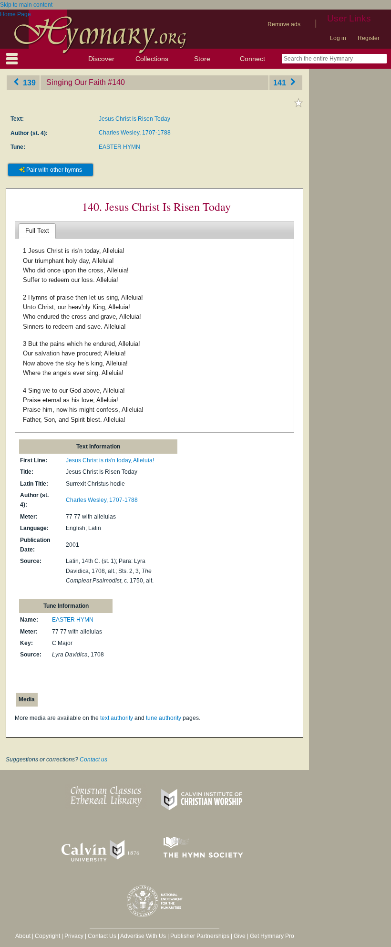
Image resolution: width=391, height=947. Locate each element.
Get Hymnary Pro (272, 936)
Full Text (37, 230)
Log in (338, 38)
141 (280, 82)
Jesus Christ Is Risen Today (134, 118)
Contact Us (102, 936)
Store (202, 58)
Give (240, 936)
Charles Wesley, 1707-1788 (135, 132)
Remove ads (284, 24)
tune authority (163, 718)
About (23, 936)
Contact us (93, 759)
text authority (116, 718)
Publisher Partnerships (199, 936)
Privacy (73, 936)
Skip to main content (26, 4)
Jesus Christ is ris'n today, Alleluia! (110, 460)
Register (369, 38)
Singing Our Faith (76, 82)
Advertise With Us (143, 936)
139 (28, 82)
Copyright (47, 936)
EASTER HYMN (119, 147)
